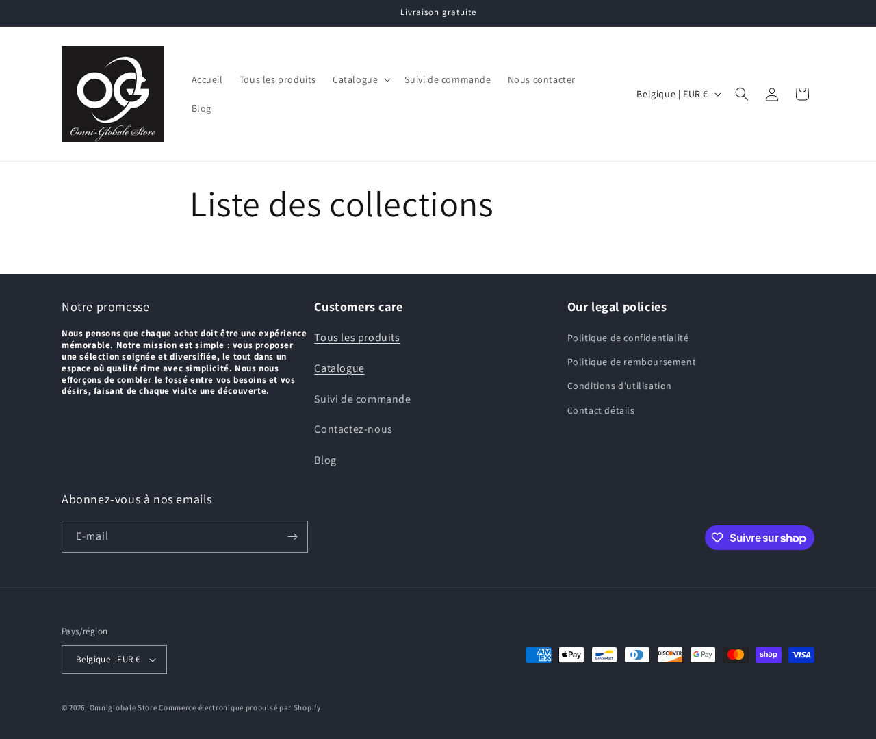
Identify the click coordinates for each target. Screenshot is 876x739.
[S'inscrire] (292, 537)
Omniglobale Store (123, 707)
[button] (360, 79)
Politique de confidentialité (628, 337)
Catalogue (339, 368)
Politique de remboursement (632, 361)
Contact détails (601, 410)
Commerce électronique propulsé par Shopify (239, 707)
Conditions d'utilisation (619, 385)
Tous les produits (357, 337)
